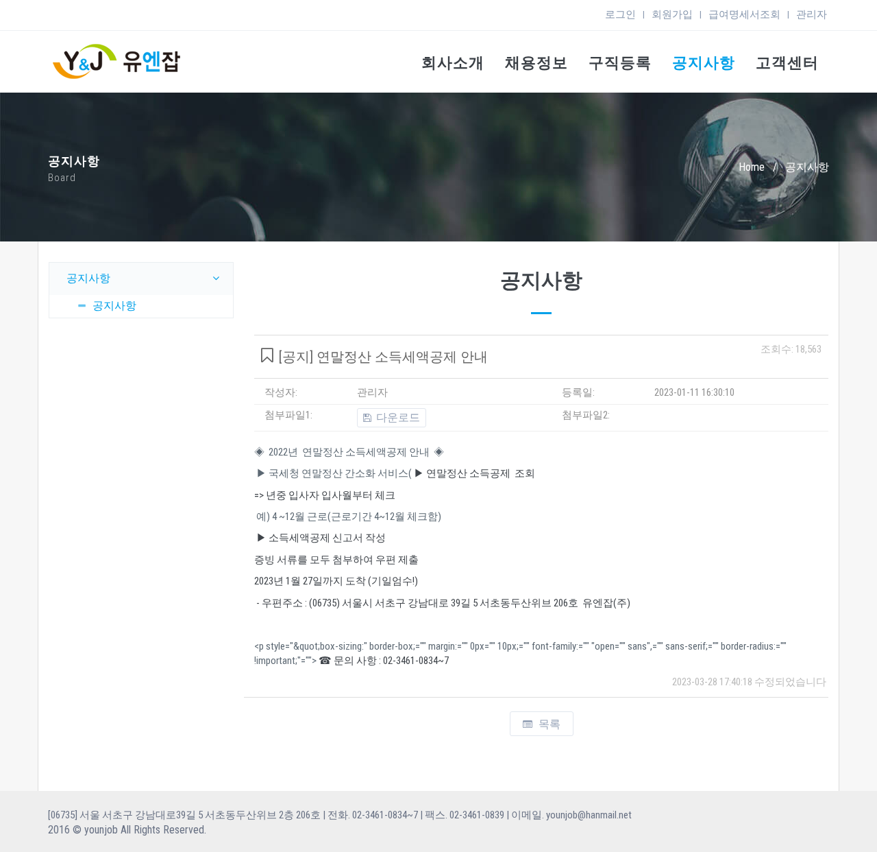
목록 (548, 724)
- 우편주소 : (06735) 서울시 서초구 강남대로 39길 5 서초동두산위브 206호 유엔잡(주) (442, 603)
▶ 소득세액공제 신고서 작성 (320, 538)
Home (752, 167)
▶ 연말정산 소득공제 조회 (473, 473)
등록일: (578, 392)
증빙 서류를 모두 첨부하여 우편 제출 (336, 560)
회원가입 (672, 14)
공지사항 (703, 62)
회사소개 (452, 62)
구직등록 (620, 62)
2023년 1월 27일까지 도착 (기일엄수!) (336, 581)
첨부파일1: (288, 415)
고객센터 (787, 62)
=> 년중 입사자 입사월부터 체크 (324, 495)
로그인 (620, 14)
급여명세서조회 (744, 14)
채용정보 (536, 62)
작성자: (280, 392)
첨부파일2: (586, 415)
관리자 (811, 14)
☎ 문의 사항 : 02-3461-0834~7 (383, 660)
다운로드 (396, 417)
